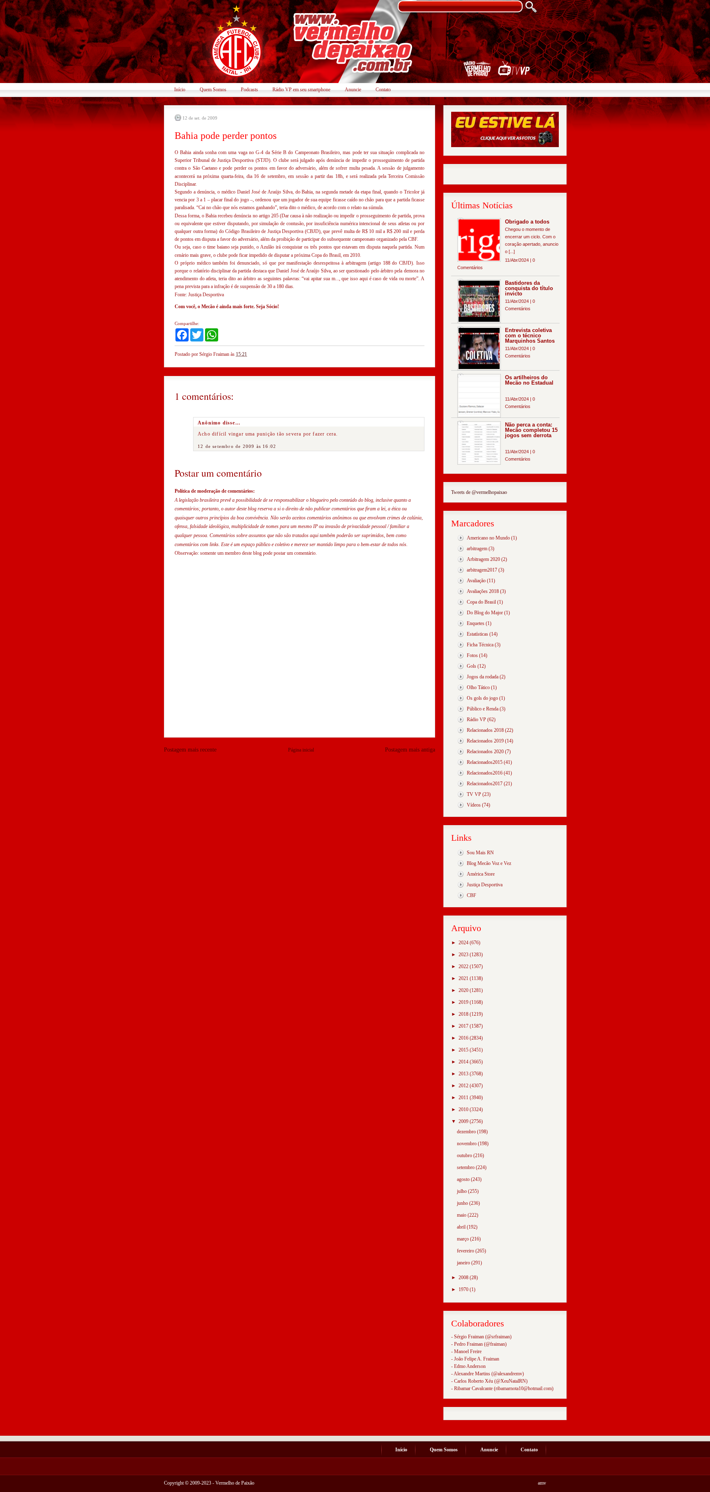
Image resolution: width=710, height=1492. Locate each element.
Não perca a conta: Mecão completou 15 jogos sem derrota (531, 430)
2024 (464, 942)
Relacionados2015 (485, 762)
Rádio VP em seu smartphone (301, 89)
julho (462, 1191)
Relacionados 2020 (485, 751)
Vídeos (474, 805)
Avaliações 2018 (483, 591)
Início (179, 89)
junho (463, 1203)
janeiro (464, 1263)
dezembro (467, 1132)
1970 (464, 1289)
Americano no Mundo (488, 538)
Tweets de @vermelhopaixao (479, 492)
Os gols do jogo (482, 698)
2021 (464, 978)
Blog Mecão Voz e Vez (489, 863)
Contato (383, 89)
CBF (471, 895)
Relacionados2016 (485, 773)
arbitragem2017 (482, 570)
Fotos (472, 655)
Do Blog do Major (485, 613)
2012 (464, 1085)
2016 (464, 1038)
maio (462, 1215)
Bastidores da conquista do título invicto (529, 288)
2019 (464, 1002)
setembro (466, 1167)
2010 (464, 1109)
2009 (464, 1121)
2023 (464, 954)
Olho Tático (478, 687)
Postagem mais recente (190, 750)
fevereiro (466, 1251)
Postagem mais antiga (410, 750)
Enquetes (475, 623)
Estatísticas (477, 634)
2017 (464, 1026)
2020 (464, 990)
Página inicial (301, 750)
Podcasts (249, 89)
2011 (464, 1097)
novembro (467, 1143)
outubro (465, 1155)
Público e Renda (482, 709)
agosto (464, 1179)
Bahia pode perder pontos (226, 135)
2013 (464, 1074)
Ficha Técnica (480, 645)
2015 (464, 1050)
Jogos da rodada (482, 677)
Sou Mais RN (480, 853)
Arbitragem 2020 (483, 559)
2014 (464, 1062)
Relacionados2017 (485, 783)
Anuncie (353, 89)
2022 (464, 966)
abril (462, 1227)
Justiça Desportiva (485, 885)
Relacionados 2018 (485, 730)
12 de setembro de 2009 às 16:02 (237, 446)
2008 (464, 1277)
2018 (464, 1014)
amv (542, 1483)
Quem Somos (213, 89)
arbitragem (477, 548)
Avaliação (476, 580)
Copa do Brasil (481, 602)
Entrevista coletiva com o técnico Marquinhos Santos (530, 335)
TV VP (474, 794)
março (463, 1239)
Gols (471, 666)
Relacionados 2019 (485, 741)
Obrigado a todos (527, 222)
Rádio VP (476, 719)
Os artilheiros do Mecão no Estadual (529, 380)
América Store (481, 874)
